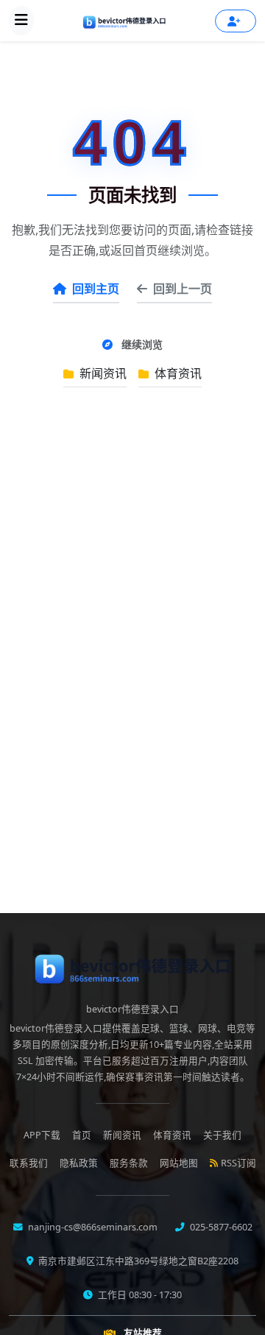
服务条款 (129, 1163)
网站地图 (179, 1163)
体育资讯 (177, 373)
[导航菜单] (21, 20)
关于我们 (222, 1135)
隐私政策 (79, 1163)
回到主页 (95, 289)
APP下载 (42, 1135)
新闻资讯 (102, 373)
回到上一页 (182, 289)
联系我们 (29, 1163)
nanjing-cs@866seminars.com (92, 1227)
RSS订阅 (238, 1163)
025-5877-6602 (220, 1227)
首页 (81, 1135)
